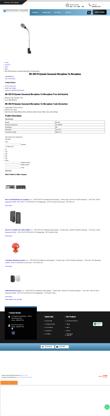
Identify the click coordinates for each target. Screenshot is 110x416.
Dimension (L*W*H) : (22, 202)
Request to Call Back (11, 90)
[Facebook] (13, 333)
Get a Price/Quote (10, 78)
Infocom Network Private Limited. (24, 377)
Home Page (35, 12)
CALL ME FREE (18, 299)
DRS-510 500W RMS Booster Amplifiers (17, 199)
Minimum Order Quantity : (53, 199)
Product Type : (71, 199)
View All (69, 335)
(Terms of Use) (23, 375)
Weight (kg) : (50, 202)
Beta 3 (68, 330)
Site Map (47, 334)
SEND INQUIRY (9, 299)
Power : (67, 202)
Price (6, 100)
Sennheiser (70, 334)
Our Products (58, 12)
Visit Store (99, 12)
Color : (96, 199)
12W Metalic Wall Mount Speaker (15, 260)
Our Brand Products (72, 321)
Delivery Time (9, 110)
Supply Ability (9, 107)
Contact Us (68, 12)
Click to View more (10, 86)
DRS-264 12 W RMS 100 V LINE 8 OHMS (17, 230)
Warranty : (87, 199)
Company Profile (46, 12)
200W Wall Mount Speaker (13, 290)
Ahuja (68, 324)
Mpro (68, 327)
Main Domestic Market (11, 112)
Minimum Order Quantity (12, 98)
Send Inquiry (20, 90)
